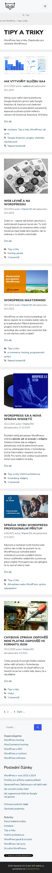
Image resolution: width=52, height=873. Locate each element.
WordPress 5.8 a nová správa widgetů (22, 417)
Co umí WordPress (7, 21)
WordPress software (14, 758)
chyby (11, 693)
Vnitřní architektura (30, 474)
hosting (11, 253)
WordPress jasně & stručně (18, 839)
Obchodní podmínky (14, 808)
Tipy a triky (23, 129)
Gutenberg (13, 478)
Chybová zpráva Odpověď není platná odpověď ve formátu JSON (26, 640)
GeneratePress (32, 869)
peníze (19, 253)
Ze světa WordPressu (15, 848)
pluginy (30, 137)
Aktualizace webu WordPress (23, 584)
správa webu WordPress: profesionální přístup (26, 527)
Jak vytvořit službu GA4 (24, 81)
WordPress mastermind (25, 300)
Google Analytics (16, 137)
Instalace (12, 129)
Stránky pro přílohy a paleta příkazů (22, 780)
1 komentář (13, 257)
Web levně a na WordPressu (17, 202)
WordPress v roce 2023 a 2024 (20, 775)
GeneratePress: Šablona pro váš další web (25, 784)
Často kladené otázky (15, 821)
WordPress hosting (14, 740)
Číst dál (8, 121)
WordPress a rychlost (15, 753)
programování (37, 352)
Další (21, 711)
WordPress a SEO (13, 749)
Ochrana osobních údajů (16, 804)
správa (7, 356)
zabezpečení (10, 588)
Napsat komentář (16, 145)
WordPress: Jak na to (14, 843)
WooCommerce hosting (16, 744)
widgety (24, 478)
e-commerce (14, 352)
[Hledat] (38, 727)
